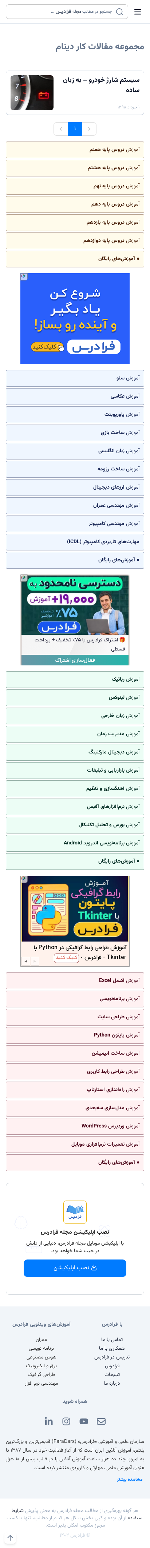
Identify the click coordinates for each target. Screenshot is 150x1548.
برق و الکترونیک (41, 1366)
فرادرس (112, 1366)
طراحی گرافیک (41, 1375)
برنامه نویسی (41, 1349)
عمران (41, 1340)
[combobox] (62, 12)
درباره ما (112, 1384)
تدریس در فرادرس (112, 1357)
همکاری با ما (112, 1349)
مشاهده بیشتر (130, 1480)
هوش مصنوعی (41, 1357)
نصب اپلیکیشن (71, 1268)
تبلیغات (112, 1375)
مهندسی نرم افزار (41, 1384)
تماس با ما (112, 1340)
